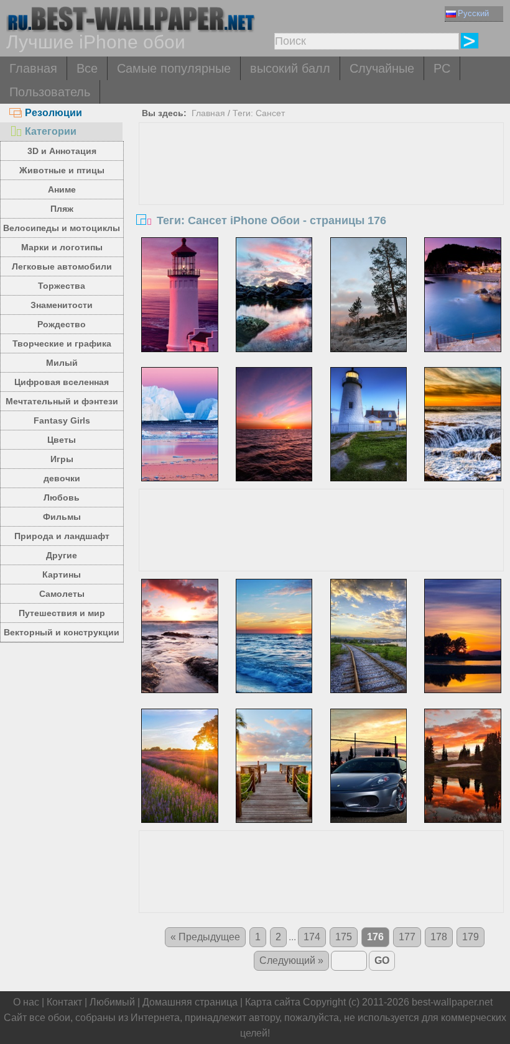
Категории (50, 131)
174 (312, 937)
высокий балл (290, 68)
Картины (61, 574)
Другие (61, 555)
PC (442, 68)
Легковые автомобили (62, 266)
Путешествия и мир (62, 613)
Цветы (61, 440)
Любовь (62, 497)
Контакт (64, 1002)
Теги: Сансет (259, 113)
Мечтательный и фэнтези (62, 401)
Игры (61, 459)
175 (343, 937)
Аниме (62, 189)
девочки (62, 478)
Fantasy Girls (62, 420)
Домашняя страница (190, 1002)
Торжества (61, 286)
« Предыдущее (205, 937)
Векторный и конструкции (61, 632)
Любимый (112, 1002)
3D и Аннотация (61, 151)
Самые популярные (174, 68)
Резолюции (53, 112)
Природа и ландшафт (61, 536)
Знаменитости (61, 305)
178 (438, 937)
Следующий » (291, 960)
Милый (62, 363)
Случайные (382, 68)
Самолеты (62, 594)
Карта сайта (272, 1002)
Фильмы (62, 517)
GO (381, 960)
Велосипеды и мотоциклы (61, 228)
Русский (473, 13)
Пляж (61, 209)
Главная (33, 68)
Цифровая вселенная (61, 382)
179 (470, 937)
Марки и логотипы (62, 247)
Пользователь (49, 92)
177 (407, 937)
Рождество (61, 324)
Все (87, 68)
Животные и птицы (61, 170)
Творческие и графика (61, 343)
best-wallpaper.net (452, 1002)
